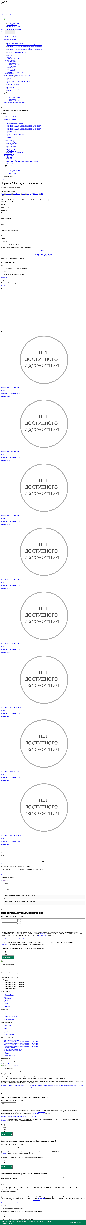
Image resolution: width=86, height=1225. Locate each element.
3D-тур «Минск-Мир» (13, 23)
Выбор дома (7, 994)
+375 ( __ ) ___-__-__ (24, 921)
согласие (4, 944)
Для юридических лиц (13, 84)
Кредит (9, 78)
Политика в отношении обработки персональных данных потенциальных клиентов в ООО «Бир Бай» (30, 1085)
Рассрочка (10, 79)
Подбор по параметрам (10, 1016)
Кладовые (10, 55)
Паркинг (9, 57)
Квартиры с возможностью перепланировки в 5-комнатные (24, 49)
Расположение (8, 1006)
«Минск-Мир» (11, 61)
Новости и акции (9, 73)
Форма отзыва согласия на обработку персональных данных (18, 1087)
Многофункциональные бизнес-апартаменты (17, 75)
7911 (2, 11)
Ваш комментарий (22, 927)
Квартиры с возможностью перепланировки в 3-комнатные (24, 46)
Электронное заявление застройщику (11, 29)
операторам (43, 933)
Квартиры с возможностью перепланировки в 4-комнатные (24, 48)
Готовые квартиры (12, 51)
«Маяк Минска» (12, 25)
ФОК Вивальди (11, 66)
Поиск (6, 1003)
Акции (6, 1001)
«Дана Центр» (11, 70)
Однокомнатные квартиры (15, 43)
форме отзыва (42, 935)
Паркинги (10, 67)
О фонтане (7, 1000)
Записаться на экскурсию (14, 89)
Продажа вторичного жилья (15, 72)
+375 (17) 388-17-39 (13, 1065)
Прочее (9, 90)
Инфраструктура (9, 995)
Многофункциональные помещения (17, 52)
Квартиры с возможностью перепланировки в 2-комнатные (24, 45)
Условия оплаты (9, 76)
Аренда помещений (13, 58)
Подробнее (4, 277)
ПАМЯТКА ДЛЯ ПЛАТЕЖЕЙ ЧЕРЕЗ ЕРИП (20, 81)
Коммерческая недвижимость (15, 54)
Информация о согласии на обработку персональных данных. (19, 938)
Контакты (7, 86)
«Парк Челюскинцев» (13, 26)
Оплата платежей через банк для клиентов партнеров (22, 82)
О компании (10, 87)
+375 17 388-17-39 (6, 15)
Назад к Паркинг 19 (6, 179)
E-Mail (20, 923)
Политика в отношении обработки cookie (72, 1085)
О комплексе (7, 998)
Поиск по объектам (9, 60)
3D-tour (6, 997)
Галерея (6, 1004)
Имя (19, 920)
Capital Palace (11, 69)
